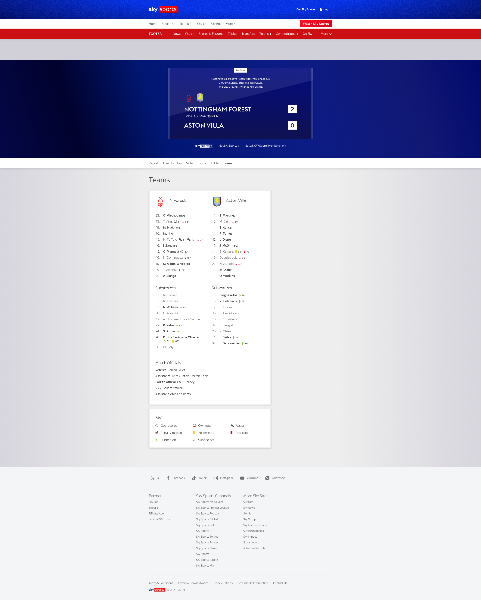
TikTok (202, 478)
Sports (166, 24)
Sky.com (248, 502)
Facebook (179, 478)
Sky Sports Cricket (207, 519)
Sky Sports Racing (207, 559)
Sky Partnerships (253, 531)
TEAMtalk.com (157, 513)
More (229, 24)
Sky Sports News (206, 548)
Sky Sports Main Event (209, 502)
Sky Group (249, 519)
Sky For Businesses (255, 525)
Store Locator (251, 542)
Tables (232, 34)
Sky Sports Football (208, 513)
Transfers (248, 34)
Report (154, 163)
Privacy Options (223, 583)
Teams (264, 34)
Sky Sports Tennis (207, 536)
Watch (201, 24)
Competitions (286, 34)
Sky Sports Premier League (212, 507)
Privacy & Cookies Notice (193, 583)
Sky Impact (250, 536)
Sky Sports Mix (205, 565)
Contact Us (280, 583)
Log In (327, 9)
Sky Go (247, 513)
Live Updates (172, 163)
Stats (202, 163)
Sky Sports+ (203, 554)
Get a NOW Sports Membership (264, 145)
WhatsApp (278, 478)
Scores (184, 24)
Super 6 (153, 507)
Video (190, 163)
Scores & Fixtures (211, 34)
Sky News (249, 507)
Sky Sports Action (207, 542)
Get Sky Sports (305, 9)
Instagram (226, 478)
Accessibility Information (253, 583)
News (177, 34)
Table (215, 163)
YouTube (252, 478)
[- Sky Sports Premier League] (204, 146)
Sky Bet (216, 24)
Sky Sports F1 (204, 531)
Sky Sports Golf (205, 525)
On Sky (307, 34)
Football (157, 34)
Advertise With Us (254, 548)
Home (153, 24)
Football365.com (159, 519)
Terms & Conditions (161, 583)
